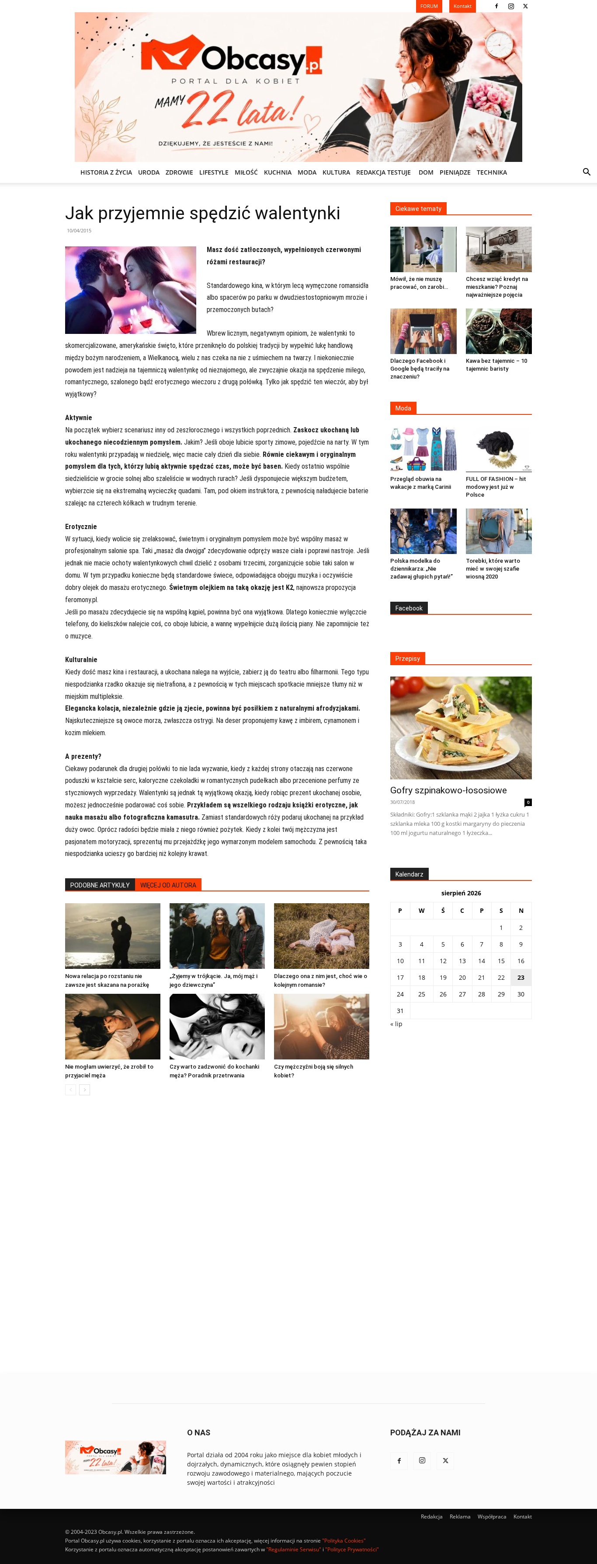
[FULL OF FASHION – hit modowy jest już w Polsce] (499, 449)
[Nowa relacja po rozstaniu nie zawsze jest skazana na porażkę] (112, 936)
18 (421, 977)
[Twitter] (525, 6)
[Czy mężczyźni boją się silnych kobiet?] (321, 1026)
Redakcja (432, 1516)
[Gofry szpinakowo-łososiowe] (461, 728)
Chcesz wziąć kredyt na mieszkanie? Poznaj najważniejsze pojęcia (497, 287)
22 (501, 977)
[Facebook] (496, 6)
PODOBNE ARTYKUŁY (100, 885)
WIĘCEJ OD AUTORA (168, 885)
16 (520, 961)
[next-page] (84, 1089)
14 (481, 961)
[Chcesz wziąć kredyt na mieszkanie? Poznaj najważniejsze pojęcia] (499, 249)
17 (400, 977)
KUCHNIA (278, 172)
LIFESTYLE (214, 172)
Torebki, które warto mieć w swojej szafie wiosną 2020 (493, 569)
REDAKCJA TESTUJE (383, 172)
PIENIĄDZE (455, 172)
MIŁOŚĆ (246, 172)
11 (421, 961)
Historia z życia (106, 172)
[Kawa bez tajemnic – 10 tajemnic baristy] (499, 331)
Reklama (460, 1516)
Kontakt (523, 1516)
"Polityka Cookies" (344, 1540)
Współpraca (492, 1516)
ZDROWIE (179, 172)
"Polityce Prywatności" (352, 1549)
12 (443, 961)
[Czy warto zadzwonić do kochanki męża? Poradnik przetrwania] (217, 1026)
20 (462, 977)
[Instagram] (510, 6)
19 (443, 977)
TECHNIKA (492, 172)
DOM (426, 172)
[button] (586, 173)
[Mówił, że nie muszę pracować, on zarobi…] (423, 249)
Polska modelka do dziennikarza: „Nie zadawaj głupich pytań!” (421, 569)
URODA (149, 172)
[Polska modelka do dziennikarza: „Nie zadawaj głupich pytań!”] (423, 531)
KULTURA (336, 172)
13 (462, 961)
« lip (396, 1024)
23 (520, 977)
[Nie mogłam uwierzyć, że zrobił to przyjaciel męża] (112, 1026)
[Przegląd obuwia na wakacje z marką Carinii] (423, 449)
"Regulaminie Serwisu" (293, 1549)
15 (501, 961)
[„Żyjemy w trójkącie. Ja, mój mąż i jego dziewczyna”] (217, 936)
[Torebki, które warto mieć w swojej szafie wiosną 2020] (499, 531)
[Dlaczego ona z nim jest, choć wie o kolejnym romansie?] (321, 936)
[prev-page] (70, 1089)
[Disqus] (217, 1235)
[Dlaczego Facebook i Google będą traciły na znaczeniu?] (423, 331)
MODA (307, 172)
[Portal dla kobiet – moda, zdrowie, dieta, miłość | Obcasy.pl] (298, 87)
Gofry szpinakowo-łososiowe (448, 790)
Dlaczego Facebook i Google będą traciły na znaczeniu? (419, 369)
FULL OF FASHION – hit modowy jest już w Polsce (496, 487)
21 (481, 977)
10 (400, 961)
